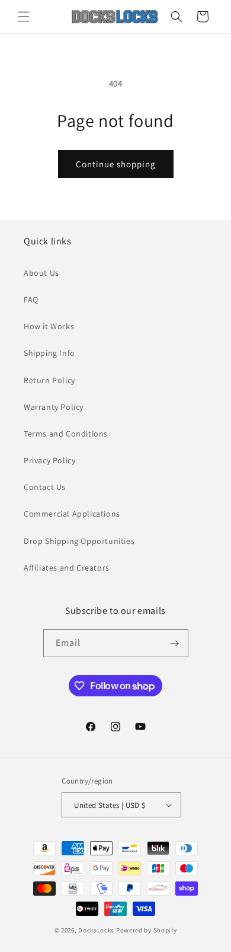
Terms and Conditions (66, 433)
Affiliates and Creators (67, 567)
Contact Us (45, 487)
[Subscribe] (175, 643)
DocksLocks (96, 930)
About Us (41, 273)
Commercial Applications (72, 513)
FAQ (31, 299)
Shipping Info (49, 353)
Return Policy (49, 380)
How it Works (49, 326)
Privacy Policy (49, 460)
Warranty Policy (54, 407)
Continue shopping (116, 164)
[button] (24, 17)
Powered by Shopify (146, 930)
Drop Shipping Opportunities (79, 541)
